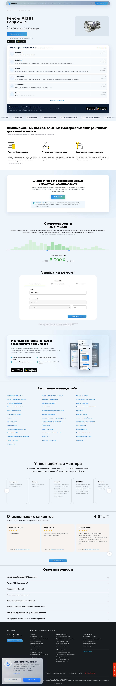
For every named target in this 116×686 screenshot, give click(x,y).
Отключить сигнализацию (50, 399)
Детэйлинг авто (81, 425)
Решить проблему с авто (83, 436)
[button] (17, 34)
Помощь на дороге (82, 395)
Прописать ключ (12, 421)
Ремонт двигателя (12, 440)
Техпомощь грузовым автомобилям (18, 436)
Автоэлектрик (11, 444)
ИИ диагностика (32, 3)
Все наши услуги (87, 651)
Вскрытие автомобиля (14, 410)
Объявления (41, 3)
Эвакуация (79, 440)
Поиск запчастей (12, 425)
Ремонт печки (11, 418)
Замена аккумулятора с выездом (86, 407)
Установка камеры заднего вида (16, 429)
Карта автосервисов (56, 3)
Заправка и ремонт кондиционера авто (54, 418)
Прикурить (79, 410)
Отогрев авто (46, 407)
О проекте (65, 3)
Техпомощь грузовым (35, 646)
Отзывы (48, 3)
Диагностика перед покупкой (85, 421)
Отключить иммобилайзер (84, 418)
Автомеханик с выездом (14, 403)
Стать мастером (90, 673)
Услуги (23, 3)
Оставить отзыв (58, 560)
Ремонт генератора (82, 403)
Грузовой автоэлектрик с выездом (52, 395)
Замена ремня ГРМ (12, 433)
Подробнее (16, 673)
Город (32, 289)
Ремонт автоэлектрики (49, 440)
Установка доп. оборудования (85, 399)
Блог (71, 3)
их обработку (75, 323)
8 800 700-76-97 (14, 635)
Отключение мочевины (14, 414)
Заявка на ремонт (100, 3)
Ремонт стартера (81, 414)
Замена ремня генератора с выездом (53, 410)
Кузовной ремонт (81, 429)
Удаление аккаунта (64, 679)
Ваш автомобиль (35, 299)
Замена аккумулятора (48, 414)
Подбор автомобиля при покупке (52, 421)
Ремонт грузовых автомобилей (51, 433)
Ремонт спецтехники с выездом (16, 399)
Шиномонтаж (46, 425)
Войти (92, 3)
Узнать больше (58, 196)
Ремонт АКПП (46, 436)
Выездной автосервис (48, 403)
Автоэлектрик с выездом (14, 395)
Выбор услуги (76, 316)
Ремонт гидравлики (48, 429)
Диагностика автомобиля (15, 407)
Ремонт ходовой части (83, 433)
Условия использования (53, 679)
